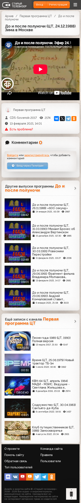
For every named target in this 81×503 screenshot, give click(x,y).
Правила (46, 455)
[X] (62, 118)
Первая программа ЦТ (36, 16)
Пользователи (50, 461)
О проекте (12, 448)
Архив (9, 16)
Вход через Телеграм (29, 165)
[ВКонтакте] (56, 118)
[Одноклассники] (73, 118)
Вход (39, 4)
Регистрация (58, 4)
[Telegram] (68, 118)
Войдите (12, 155)
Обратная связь (15, 461)
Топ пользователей (18, 467)
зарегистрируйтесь (36, 155)
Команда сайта (51, 448)
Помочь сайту (14, 455)
